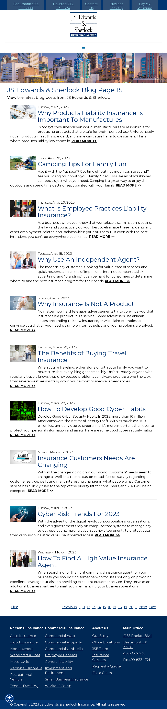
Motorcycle (19, 662)
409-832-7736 (134, 653)
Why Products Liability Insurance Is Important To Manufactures (90, 116)
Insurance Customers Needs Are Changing (86, 461)
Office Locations (106, 642)
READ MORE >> (84, 141)
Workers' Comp (58, 686)
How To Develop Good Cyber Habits (92, 409)
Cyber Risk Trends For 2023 (79, 514)
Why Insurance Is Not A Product (86, 304)
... (79, 607)
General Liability (59, 662)
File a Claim (102, 673)
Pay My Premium (144, 6)
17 (114, 607)
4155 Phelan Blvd (137, 636)
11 (83, 607)
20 (131, 607)
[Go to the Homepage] (83, 24)
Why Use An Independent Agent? (89, 259)
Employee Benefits (61, 655)
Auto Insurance (23, 636)
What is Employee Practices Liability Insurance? (92, 212)
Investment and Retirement (58, 670)
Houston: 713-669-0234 (63, 6)
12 (88, 607)
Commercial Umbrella (64, 649)
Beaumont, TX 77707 (135, 644)
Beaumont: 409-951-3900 (26, 6)
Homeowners (21, 649)
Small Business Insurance (66, 679)
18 (120, 607)
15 (104, 607)
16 (109, 607)
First (14, 607)
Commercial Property (63, 642)
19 (125, 607)
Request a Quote (106, 666)
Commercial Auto (60, 636)
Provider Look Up (116, 6)
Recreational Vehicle (21, 677)
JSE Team (100, 649)
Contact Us (91, 6)
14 (99, 607)
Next (143, 607)
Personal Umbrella (26, 668)
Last (152, 607)
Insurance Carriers (100, 657)
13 (94, 607)
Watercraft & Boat (25, 655)
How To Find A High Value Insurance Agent (93, 561)
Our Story (100, 636)
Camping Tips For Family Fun (82, 164)
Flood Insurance (24, 642)
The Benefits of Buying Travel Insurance (82, 356)
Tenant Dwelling (24, 686)
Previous (69, 607)
